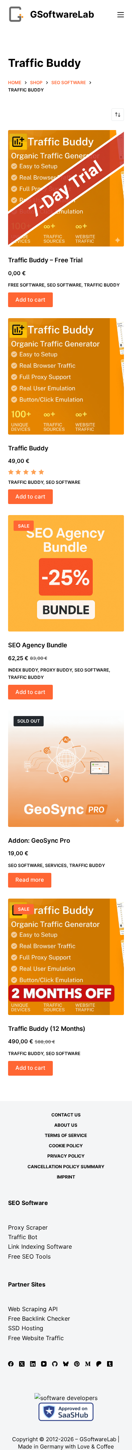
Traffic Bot (22, 1237)
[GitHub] (55, 1364)
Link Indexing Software (40, 1246)
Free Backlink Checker (39, 1318)
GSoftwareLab (62, 14)
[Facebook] (11, 1364)
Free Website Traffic (36, 1338)
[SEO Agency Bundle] (66, 573)
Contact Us (66, 1115)
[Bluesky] (66, 1364)
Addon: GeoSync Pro (39, 840)
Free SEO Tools (29, 1256)
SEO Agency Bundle (37, 645)
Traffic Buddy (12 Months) (46, 1028)
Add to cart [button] (30, 299)
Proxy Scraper (28, 1227)
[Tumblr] (110, 1364)
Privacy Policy (66, 1156)
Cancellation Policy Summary (65, 1166)
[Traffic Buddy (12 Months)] (66, 957)
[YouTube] (44, 1364)
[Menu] (120, 14)
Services (56, 865)
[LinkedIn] (33, 1364)
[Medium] (88, 1364)
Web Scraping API (33, 1309)
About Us (65, 1125)
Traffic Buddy (102, 285)
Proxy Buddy (56, 670)
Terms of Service (66, 1135)
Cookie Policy (66, 1145)
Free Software (26, 285)
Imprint (66, 1177)
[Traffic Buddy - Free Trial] (66, 188)
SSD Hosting (25, 1328)
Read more (29, 879)
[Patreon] (99, 1364)
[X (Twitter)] (22, 1364)
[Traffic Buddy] (66, 376)
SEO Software (64, 285)
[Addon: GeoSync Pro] (66, 768)
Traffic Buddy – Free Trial (45, 260)
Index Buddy (23, 670)
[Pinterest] (77, 1364)
